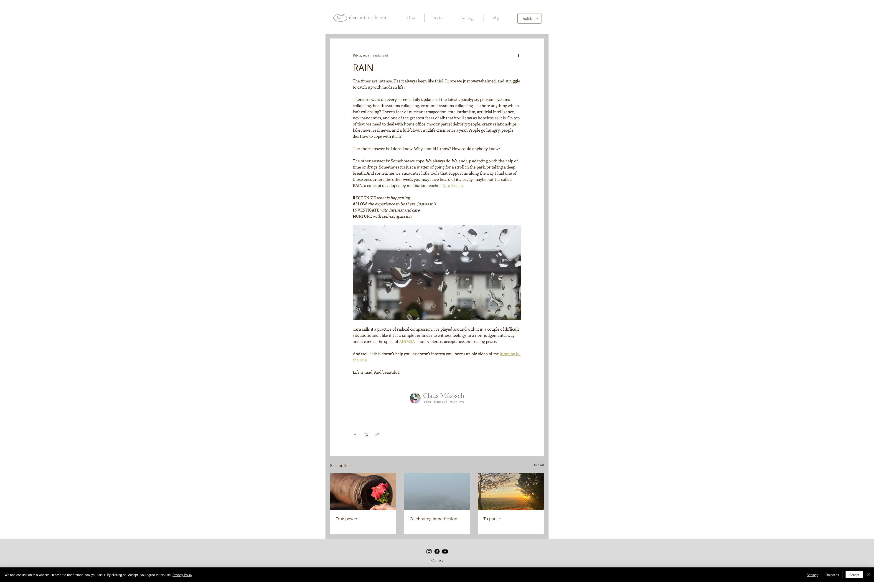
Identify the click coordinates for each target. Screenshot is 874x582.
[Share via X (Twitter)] (366, 434)
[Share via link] (377, 434)
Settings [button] (812, 574)
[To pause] (511, 491)
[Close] (868, 574)
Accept (854, 574)
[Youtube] (445, 551)
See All (539, 465)
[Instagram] (429, 551)
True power (346, 518)
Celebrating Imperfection (433, 518)
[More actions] (518, 55)
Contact (437, 560)
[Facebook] (437, 551)
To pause (492, 518)
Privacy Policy (182, 574)
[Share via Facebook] (355, 434)
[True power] (363, 491)
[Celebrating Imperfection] (437, 491)
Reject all (832, 574)
